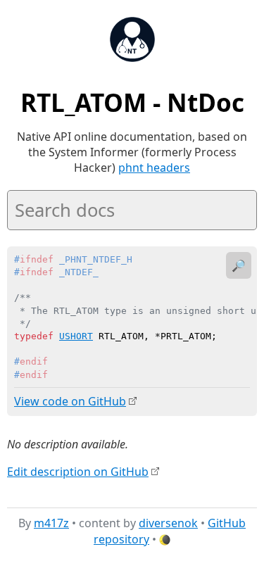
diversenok (168, 523)
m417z (51, 523)
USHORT (76, 336)
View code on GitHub (70, 401)
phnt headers (154, 167)
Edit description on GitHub (78, 471)
